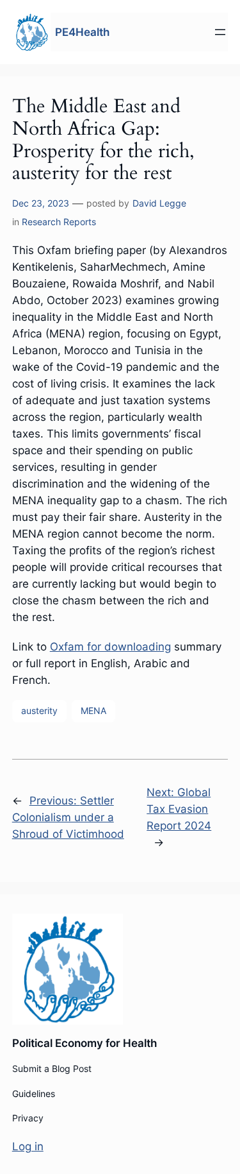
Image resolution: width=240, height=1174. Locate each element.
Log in (28, 1146)
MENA (93, 710)
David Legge (159, 203)
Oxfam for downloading (110, 646)
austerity (39, 710)
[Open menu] (220, 32)
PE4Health (82, 32)
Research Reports (59, 221)
